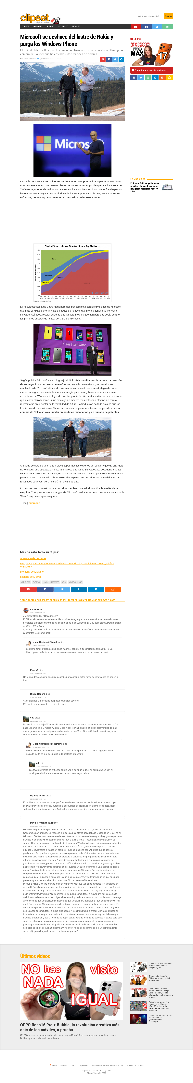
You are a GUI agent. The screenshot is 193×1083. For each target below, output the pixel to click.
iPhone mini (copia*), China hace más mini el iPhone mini (159, 978)
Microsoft (54, 582)
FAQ (73, 1065)
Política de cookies (135, 1065)
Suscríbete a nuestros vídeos (150, 70)
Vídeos (25, 26)
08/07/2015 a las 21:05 (41, 645)
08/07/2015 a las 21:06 (41, 747)
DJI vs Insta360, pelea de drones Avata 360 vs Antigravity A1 (160, 965)
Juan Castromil (30, 58)
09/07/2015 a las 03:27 (44, 766)
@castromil (44, 58)
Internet (63, 26)
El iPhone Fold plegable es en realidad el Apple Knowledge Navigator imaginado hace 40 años (144, 187)
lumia (45, 582)
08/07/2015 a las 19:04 (38, 697)
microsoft (34, 503)
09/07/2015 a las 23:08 (38, 826)
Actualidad (25, 582)
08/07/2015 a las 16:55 (38, 673)
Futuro (50, 26)
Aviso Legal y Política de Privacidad (107, 1065)
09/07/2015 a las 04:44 (38, 799)
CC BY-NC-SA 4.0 (97, 1070)
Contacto (64, 1065)
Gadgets (37, 26)
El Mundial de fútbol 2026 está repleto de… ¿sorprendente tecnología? (160, 1018)
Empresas (36, 582)
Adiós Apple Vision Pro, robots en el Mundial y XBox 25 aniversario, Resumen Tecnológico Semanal (159, 1006)
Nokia (64, 582)
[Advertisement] (71, 6)
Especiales (83, 1065)
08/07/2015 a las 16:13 (38, 612)
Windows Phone (75, 582)
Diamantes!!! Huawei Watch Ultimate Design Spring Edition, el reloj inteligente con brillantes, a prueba (161, 993)
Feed (54, 1065)
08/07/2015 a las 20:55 (38, 721)
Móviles (76, 26)
